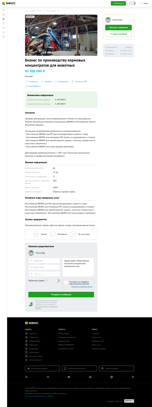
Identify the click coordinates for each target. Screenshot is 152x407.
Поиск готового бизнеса (33, 11)
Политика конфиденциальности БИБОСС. (39, 396)
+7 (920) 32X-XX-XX (118, 34)
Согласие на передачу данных (81, 287)
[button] (93, 18)
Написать (118, 27)
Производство (51, 11)
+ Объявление (118, 3)
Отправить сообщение (61, 294)
